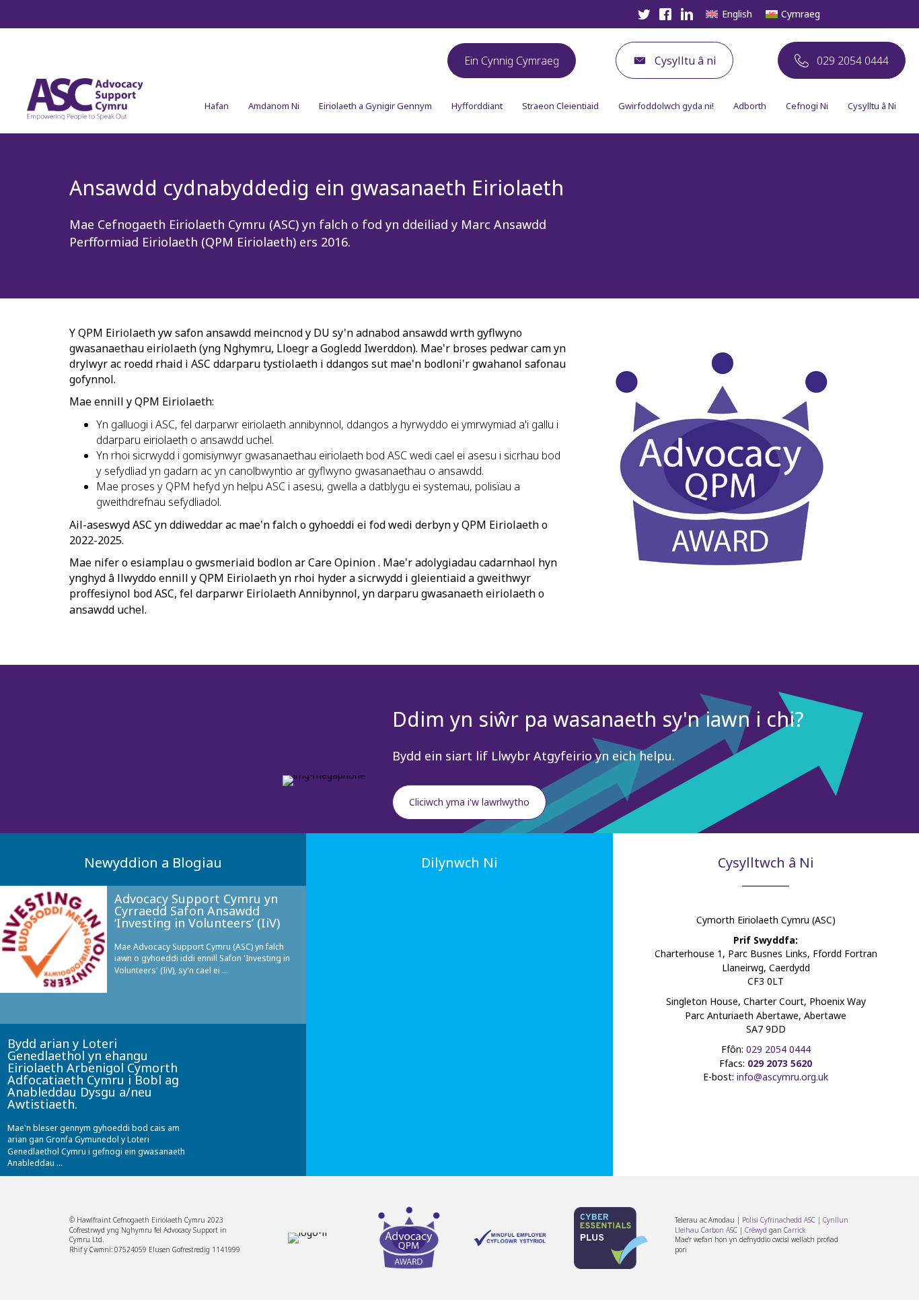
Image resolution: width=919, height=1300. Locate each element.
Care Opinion (341, 562)
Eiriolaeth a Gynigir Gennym (375, 106)
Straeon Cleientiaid (560, 106)
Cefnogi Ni (807, 106)
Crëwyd (756, 1230)
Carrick (794, 1230)
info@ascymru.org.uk (782, 1076)
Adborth (749, 106)
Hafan (217, 106)
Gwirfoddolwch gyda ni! (666, 106)
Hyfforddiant (477, 106)
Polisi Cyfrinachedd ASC (778, 1220)
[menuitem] (729, 14)
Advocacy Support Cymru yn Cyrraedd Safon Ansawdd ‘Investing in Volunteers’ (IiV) (197, 910)
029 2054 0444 (778, 1049)
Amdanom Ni (273, 106)
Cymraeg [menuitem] (800, 13)
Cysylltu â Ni (872, 106)
